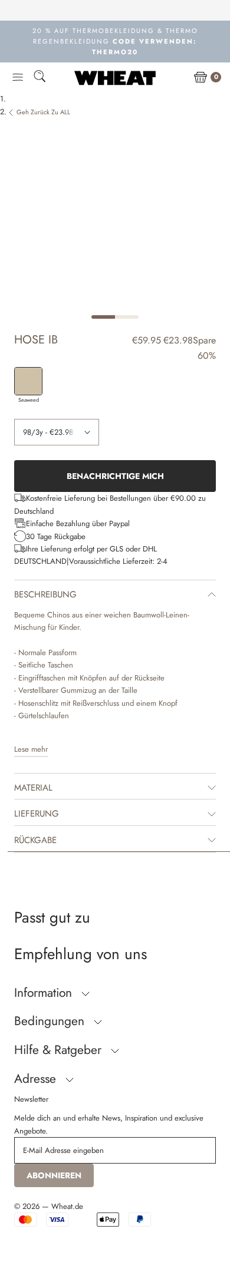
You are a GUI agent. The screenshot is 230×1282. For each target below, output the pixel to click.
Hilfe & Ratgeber (59, 1050)
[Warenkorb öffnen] (200, 77)
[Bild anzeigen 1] (103, 317)
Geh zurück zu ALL (43, 112)
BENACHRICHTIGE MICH (115, 476)
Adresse (37, 1079)
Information (44, 993)
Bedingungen (51, 1021)
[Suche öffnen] (39, 78)
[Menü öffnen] (18, 77)
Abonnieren (54, 1175)
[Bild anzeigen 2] (127, 317)
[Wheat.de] (115, 77)
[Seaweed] (28, 381)
